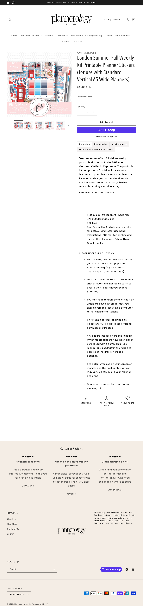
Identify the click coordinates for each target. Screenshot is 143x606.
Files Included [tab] (100, 144)
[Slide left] (10, 125)
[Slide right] (68, 125)
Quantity (81, 106)
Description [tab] (84, 144)
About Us (11, 519)
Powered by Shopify (40, 604)
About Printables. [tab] (119, 144)
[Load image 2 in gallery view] (28, 125)
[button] (10, 20)
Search (10, 534)
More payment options (106, 137)
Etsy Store (12, 524)
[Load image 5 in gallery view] (60, 125)
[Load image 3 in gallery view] (39, 125)
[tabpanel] (106, 272)
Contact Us (13, 529)
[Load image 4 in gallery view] (49, 125)
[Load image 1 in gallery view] (18, 125)
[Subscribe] (54, 569)
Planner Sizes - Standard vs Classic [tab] (96, 149)
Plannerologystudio (22, 604)
